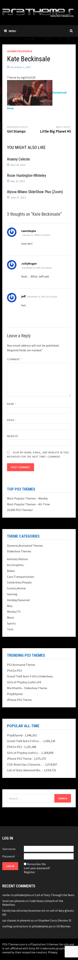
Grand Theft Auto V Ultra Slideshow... (30, 676)
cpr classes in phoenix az (18, 920)
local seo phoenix (13, 901)
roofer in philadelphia (16, 895)
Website (12, 436)
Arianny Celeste (18, 159)
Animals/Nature (17, 559)
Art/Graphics (15, 565)
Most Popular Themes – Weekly (27, 498)
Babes (11, 571)
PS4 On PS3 (14, 670)
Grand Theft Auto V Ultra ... (24, 741)
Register (29, 872)
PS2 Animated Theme (21, 665)
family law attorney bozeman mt (23, 910)
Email (12, 420)
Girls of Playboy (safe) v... (23, 753)
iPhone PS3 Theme (19, 700)
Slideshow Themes (19, 551)
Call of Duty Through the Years (54, 895)
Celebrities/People (19, 51)
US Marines (63, 926)
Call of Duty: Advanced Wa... (24, 770)
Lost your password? (37, 868)
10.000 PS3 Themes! (20, 510)
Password (8, 856)
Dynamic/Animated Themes (25, 545)
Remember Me (36, 864)
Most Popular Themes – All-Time (28, 504)
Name (11, 404)
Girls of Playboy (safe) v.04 (24, 682)
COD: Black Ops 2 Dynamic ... (25, 764)
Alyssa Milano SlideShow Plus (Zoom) (35, 191)
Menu (12, 31)
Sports (11, 623)
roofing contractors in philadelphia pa (27, 926)
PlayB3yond (14, 694)
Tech (10, 629)
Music (10, 617)
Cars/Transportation (20, 577)
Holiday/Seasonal (18, 600)
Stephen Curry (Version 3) (54, 920)
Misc (10, 606)
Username (9, 849)
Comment (14, 359)
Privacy (52, 952)
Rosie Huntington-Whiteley (26, 175)
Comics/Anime (16, 588)
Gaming (12, 594)
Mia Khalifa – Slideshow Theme (27, 688)
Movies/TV (13, 611)
